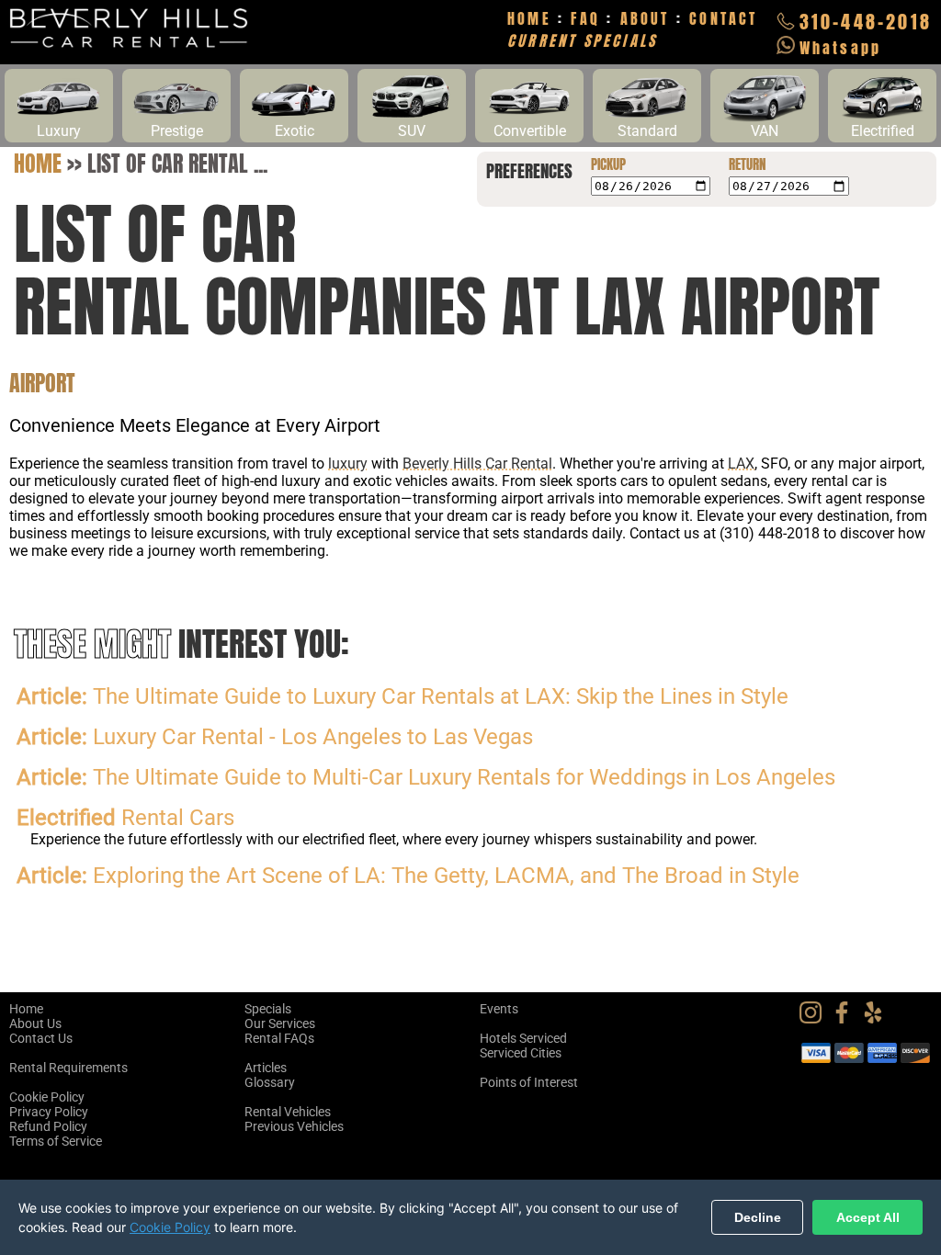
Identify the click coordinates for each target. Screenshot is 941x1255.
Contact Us (41, 1038)
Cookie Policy (47, 1097)
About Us (35, 1023)
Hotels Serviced (523, 1038)
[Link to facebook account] (846, 1019)
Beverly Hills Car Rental (477, 463)
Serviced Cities (520, 1053)
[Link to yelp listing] (877, 1019)
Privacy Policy (48, 1111)
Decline (757, 1217)
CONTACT (723, 18)
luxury (348, 463)
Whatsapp (840, 48)
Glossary (269, 1082)
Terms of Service (55, 1141)
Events (499, 1008)
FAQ (585, 18)
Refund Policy (48, 1126)
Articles (265, 1067)
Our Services (279, 1023)
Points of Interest (529, 1082)
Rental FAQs (279, 1038)
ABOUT (645, 18)
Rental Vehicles (287, 1111)
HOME (529, 18)
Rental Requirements (68, 1067)
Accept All (868, 1217)
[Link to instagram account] (815, 1019)
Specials (267, 1008)
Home (38, 163)
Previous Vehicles (294, 1126)
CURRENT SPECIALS (582, 40)
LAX (741, 463)
